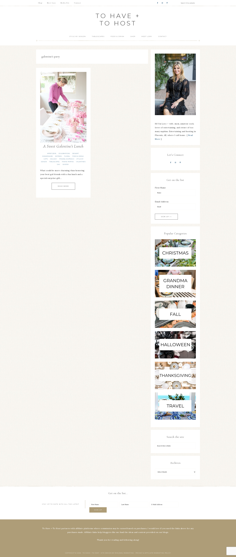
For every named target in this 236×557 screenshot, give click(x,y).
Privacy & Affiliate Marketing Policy (153, 553)
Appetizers (51, 153)
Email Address (162, 201)
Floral (67, 156)
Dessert (75, 153)
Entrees (58, 156)
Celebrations (64, 153)
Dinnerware (47, 156)
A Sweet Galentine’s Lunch (63, 146)
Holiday (53, 159)
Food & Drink (78, 156)
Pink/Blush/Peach (66, 159)
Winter (66, 164)
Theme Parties (68, 162)
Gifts (46, 159)
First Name (160, 187)
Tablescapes (54, 162)
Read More (63, 186)
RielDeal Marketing (124, 553)
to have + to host (118, 19)
